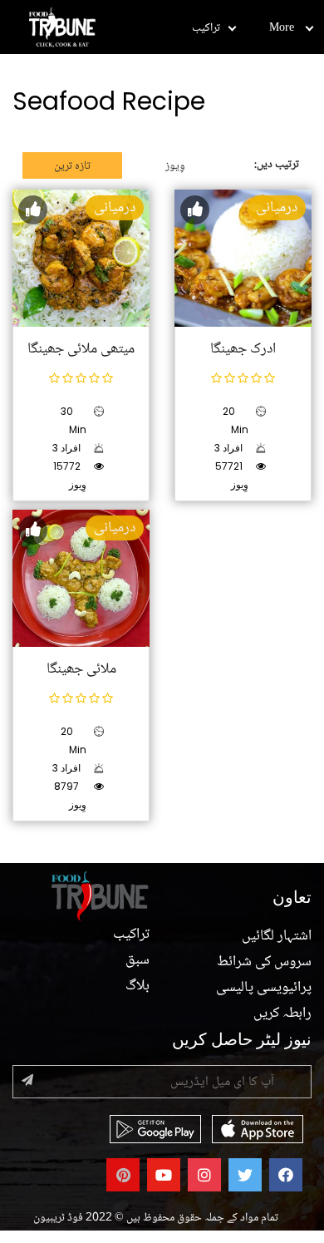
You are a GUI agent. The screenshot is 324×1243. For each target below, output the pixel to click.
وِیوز (175, 166)
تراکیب (206, 28)
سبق (137, 960)
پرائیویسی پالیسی (264, 987)
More (281, 28)
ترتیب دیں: (276, 165)
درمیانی (114, 207)
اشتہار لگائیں (277, 936)
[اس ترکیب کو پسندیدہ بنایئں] (32, 209)
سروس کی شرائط (264, 962)
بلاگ (137, 986)
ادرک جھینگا (243, 349)
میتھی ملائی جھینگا (81, 349)
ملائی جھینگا (81, 669)
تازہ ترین (72, 166)
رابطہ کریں (282, 1013)
